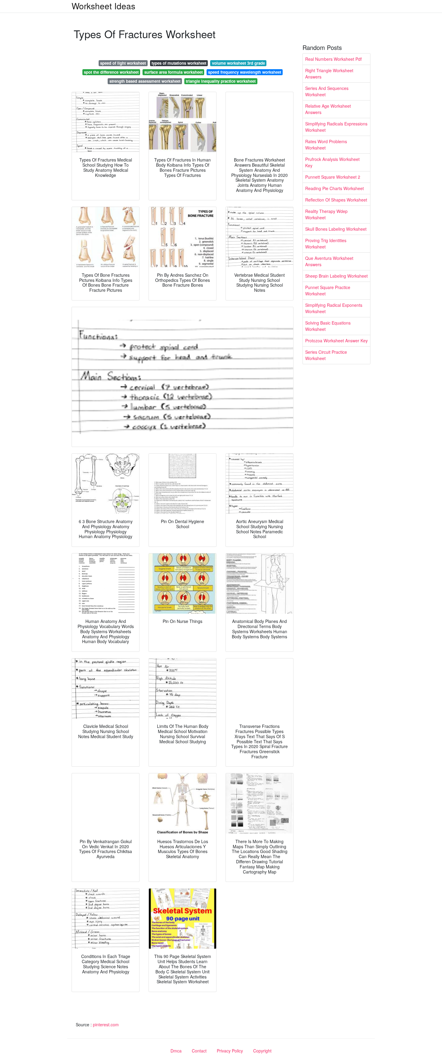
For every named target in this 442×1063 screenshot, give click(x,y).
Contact (199, 1051)
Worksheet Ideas (103, 5)
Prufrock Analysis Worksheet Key (332, 162)
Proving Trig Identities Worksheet (325, 243)
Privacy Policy (230, 1051)
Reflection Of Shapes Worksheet (336, 200)
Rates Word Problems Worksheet (326, 144)
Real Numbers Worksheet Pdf (333, 59)
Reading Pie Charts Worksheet (334, 188)
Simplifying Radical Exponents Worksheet (333, 308)
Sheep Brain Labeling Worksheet (336, 276)
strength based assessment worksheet (144, 81)
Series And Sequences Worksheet (326, 91)
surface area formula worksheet (173, 72)
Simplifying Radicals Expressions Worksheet (336, 127)
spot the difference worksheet (111, 72)
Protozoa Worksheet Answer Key (336, 340)
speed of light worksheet (123, 63)
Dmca (176, 1051)
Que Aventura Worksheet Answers (329, 261)
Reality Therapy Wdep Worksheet (326, 214)
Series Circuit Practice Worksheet (326, 355)
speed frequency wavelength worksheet (244, 72)
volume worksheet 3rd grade (238, 63)
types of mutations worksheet (179, 63)
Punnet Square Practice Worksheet (327, 290)
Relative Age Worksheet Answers (328, 109)
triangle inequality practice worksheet (221, 81)
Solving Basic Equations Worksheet (328, 326)
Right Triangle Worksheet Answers (329, 73)
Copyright (262, 1051)
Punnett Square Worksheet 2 (332, 177)
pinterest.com (106, 1024)
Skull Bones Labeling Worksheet (336, 229)
